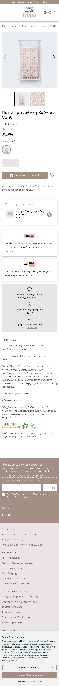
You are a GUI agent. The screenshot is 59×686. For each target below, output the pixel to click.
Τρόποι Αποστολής (13, 612)
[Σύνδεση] (45, 12)
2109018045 (32, 328)
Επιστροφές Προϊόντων (16, 617)
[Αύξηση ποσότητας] (15, 163)
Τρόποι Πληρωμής (12, 607)
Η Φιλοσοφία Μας (13, 558)
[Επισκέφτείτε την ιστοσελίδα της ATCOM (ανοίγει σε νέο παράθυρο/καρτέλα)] (29, 681)
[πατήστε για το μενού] (5, 13)
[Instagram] (9, 515)
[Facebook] (3, 515)
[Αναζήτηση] (10, 12)
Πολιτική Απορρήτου (14, 578)
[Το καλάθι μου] (54, 12)
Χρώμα (6, 141)
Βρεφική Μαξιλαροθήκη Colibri (30, 214)
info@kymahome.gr (13, 539)
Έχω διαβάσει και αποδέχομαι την (26, 496)
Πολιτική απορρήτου (18, 497)
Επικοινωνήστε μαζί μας (16, 583)
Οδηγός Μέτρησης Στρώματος (20, 596)
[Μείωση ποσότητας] (5, 163)
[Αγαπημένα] (50, 12)
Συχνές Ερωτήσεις (12, 622)
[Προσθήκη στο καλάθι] (49, 214)
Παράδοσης (9, 437)
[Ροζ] (6, 149)
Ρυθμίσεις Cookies (28, 667)
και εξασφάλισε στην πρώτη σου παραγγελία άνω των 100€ (29, 472)
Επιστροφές (29, 437)
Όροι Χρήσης (9, 573)
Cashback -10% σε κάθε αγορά (19, 602)
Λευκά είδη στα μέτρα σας (17, 563)
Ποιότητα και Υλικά (13, 568)
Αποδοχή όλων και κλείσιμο (29, 675)
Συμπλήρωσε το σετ (20, 204)
